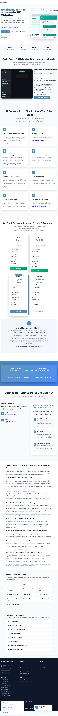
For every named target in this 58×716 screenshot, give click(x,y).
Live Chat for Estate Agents (28, 588)
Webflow (38, 519)
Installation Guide (4, 696)
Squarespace (32, 519)
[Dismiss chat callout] (51, 706)
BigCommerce (44, 519)
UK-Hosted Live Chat (5, 690)
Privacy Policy (42, 672)
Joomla (7, 520)
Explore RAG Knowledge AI (9, 169)
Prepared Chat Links (5, 698)
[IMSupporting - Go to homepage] (6, 3)
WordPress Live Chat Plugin (12, 604)
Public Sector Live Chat (6, 688)
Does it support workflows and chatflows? (17, 650)
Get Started (18, 316)
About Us (41, 669)
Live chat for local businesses (43, 594)
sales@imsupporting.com (10, 419)
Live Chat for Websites (13, 609)
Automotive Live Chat (29, 593)
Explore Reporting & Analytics (38, 211)
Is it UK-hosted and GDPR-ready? (15, 654)
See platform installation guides (10, 192)
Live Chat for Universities (11, 594)
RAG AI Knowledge (24, 672)
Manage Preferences (13, 709)
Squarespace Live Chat (13, 599)
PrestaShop (12, 520)
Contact (41, 670)
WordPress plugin (19, 519)
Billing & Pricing (4, 692)
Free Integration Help (25, 678)
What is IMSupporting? (13, 626)
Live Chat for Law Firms (45, 588)
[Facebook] (8, 678)
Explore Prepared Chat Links (38, 145)
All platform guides (10, 519)
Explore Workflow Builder (42, 100)
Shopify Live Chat (44, 599)
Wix (28, 519)
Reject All (5, 709)
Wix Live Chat (27, 599)
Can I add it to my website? (14, 638)
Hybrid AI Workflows (24, 670)
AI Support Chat (27, 603)
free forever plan (16, 566)
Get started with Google (19, 31)
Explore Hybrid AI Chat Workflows (10, 148)
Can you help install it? (13, 646)
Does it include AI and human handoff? (16, 634)
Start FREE (4, 31)
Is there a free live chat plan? (14, 630)
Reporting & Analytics (25, 676)
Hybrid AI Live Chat (24, 669)
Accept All (5, 712)
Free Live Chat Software (45, 603)
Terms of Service (43, 674)
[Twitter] (2, 678)
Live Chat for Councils (6, 684)
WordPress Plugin (5, 694)
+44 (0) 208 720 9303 (10, 426)
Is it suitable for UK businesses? (15, 642)
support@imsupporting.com (28, 689)
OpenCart (17, 520)
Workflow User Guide (5, 700)
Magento (49, 519)
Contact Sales (39, 316)
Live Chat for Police (5, 686)
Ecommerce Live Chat (13, 588)
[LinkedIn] (5, 678)
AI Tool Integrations (24, 674)
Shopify (25, 519)
